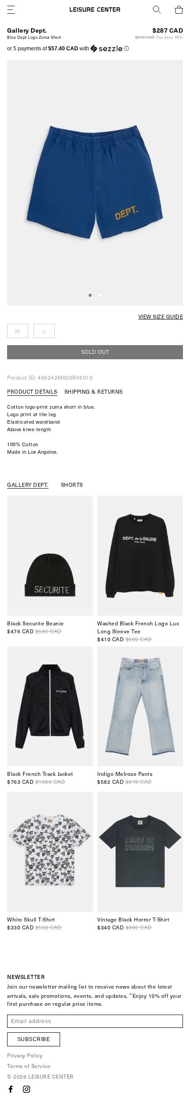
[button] (68, 49)
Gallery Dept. (27, 30)
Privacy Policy (24, 1055)
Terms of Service (28, 1066)
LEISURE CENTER (51, 1076)
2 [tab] (100, 295)
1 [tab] (90, 295)
